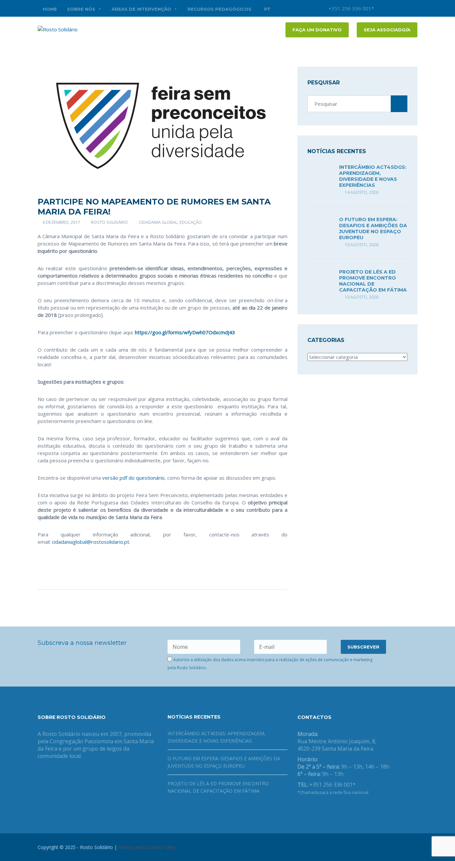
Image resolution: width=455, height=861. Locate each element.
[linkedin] (412, 8)
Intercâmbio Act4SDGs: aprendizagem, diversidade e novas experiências (372, 176)
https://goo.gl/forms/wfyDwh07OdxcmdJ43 (185, 332)
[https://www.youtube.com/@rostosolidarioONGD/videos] (321, 809)
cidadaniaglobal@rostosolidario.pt (90, 541)
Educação (191, 222)
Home (50, 9)
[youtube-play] (402, 8)
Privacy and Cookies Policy (147, 847)
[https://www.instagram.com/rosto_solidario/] (331, 809)
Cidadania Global (158, 222)
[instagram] (382, 8)
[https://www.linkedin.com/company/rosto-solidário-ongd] (310, 809)
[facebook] (392, 8)
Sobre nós (81, 9)
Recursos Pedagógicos (219, 9)
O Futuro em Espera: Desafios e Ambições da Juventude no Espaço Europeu (373, 229)
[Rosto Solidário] (58, 28)
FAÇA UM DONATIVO (317, 29)
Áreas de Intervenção (141, 9)
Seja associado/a (387, 29)
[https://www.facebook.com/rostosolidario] (299, 809)
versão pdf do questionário (133, 477)
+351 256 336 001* (350, 8)
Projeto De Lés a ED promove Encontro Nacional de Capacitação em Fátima (373, 281)
